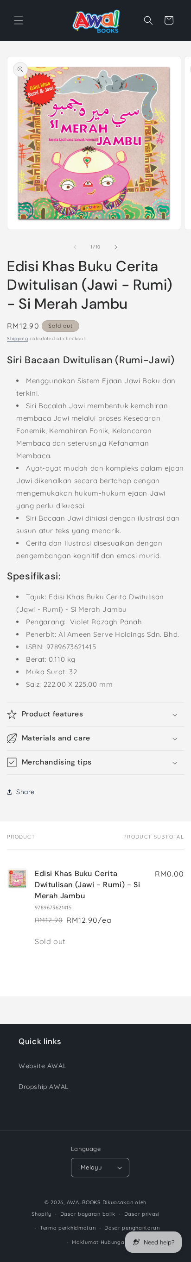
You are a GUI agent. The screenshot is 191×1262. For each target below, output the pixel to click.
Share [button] (25, 792)
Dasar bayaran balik (87, 1214)
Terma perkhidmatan (68, 1228)
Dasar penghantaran (132, 1228)
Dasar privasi (141, 1214)
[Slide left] (75, 247)
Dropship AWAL (44, 1086)
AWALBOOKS (84, 1202)
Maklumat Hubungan (99, 1242)
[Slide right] (116, 247)
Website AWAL (42, 1066)
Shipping (17, 339)
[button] (18, 20)
